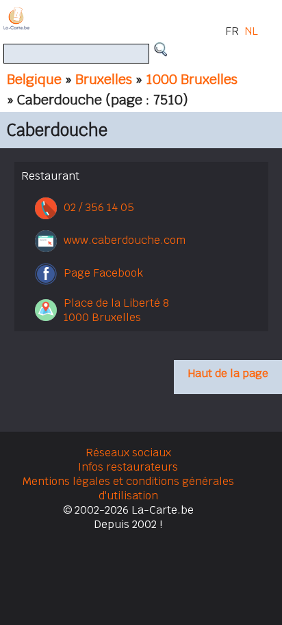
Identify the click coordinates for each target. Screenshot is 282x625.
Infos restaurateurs (128, 467)
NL (251, 31)
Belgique (34, 79)
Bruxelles (103, 79)
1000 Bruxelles (192, 79)
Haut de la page (228, 373)
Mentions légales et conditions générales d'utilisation (128, 488)
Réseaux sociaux (128, 452)
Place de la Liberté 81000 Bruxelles (116, 310)
